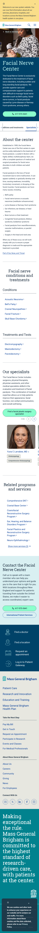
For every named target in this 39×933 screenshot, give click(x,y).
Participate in (14, 739)
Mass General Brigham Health (16, 707)
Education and (16, 699)
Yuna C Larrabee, (17, 451)
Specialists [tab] (31, 127)
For (10, 788)
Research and (17, 694)
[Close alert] (35, 4)
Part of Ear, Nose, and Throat (14, 253)
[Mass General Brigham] (12, 25)
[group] (17, 445)
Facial (12, 314)
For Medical (15, 748)
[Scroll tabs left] (1, 127)
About (7, 764)
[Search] (29, 25)
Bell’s (10, 304)
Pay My (8, 724)
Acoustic (14, 299)
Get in (9, 729)
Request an (15, 734)
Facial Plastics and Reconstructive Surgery (18, 532)
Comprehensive (17, 500)
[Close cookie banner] (29, 903)
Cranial (15, 309)
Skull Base (15, 318)
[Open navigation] (34, 24)
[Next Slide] (34, 419)
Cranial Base (16, 505)
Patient (10, 688)
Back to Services (11, 32)
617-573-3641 (21, 114)
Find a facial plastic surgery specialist (19, 412)
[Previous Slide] (29, 419)
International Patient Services (19, 615)
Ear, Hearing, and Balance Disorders (19, 523)
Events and (12, 743)
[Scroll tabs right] (37, 127)
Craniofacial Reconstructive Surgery (18, 513)
